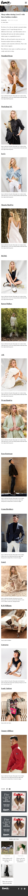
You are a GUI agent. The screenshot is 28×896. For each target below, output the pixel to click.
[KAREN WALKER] (14, 324)
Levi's (3, 153)
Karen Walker (6, 303)
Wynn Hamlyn (6, 400)
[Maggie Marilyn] (14, 225)
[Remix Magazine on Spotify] (24, 888)
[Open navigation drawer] (26, 3)
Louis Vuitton (6, 688)
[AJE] (14, 374)
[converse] (14, 663)
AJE (2, 355)
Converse (4, 644)
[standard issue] (14, 76)
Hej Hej (4, 256)
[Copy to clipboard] (9, 789)
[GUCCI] (14, 581)
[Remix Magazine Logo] (6, 2)
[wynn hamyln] (14, 420)
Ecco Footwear (7, 453)
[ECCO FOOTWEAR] (14, 476)
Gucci (3, 562)
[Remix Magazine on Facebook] (18, 888)
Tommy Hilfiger (7, 731)
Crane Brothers (7, 509)
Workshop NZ (6, 106)
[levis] (14, 174)
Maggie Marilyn (7, 205)
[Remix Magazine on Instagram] (21, 888)
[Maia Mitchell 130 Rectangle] (14, 801)
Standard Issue (7, 56)
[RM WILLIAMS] (14, 623)
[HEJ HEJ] (14, 277)
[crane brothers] (14, 532)
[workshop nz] (14, 127)
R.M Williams (6, 605)
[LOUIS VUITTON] (14, 706)
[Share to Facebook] (7, 789)
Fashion (4, 20)
